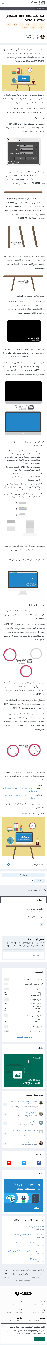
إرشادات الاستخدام (36, 1274)
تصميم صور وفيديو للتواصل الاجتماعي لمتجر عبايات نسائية (25, 1235)
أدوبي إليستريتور (22, 995)
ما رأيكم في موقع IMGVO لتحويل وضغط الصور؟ (25, 1132)
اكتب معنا (16, 1270)
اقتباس (35, 924)
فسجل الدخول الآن (30, 945)
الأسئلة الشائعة (25, 1270)
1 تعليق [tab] (40, 900)
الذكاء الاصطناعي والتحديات (29, 1142)
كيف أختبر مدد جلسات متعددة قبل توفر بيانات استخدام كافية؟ (24, 1102)
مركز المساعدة (11, 1274)
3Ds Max (22, 1019)
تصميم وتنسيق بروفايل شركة (35, 1259)
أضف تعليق (36, 955)
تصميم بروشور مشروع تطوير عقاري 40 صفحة (30, 1243)
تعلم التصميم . (34, 1121)
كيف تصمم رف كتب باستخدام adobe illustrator (22, 797)
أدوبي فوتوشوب (22, 1003)
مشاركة (23, 875)
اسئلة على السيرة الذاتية (31, 1112)
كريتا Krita (22, 1011)
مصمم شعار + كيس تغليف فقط (34, 1226)
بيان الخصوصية (23, 1274)
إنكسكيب (22, 992)
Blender (22, 1022)
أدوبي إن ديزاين (22, 1006)
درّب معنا (7, 1270)
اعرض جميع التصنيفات (23, 1037)
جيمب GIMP (22, 1008)
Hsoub (10, 1278)
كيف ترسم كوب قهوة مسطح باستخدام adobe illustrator (21, 790)
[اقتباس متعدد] (41, 924)
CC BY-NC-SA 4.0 (34, 1278)
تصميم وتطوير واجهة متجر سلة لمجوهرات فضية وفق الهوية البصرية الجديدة (25, 1251)
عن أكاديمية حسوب (38, 1270)
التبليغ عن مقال (37, 864)
